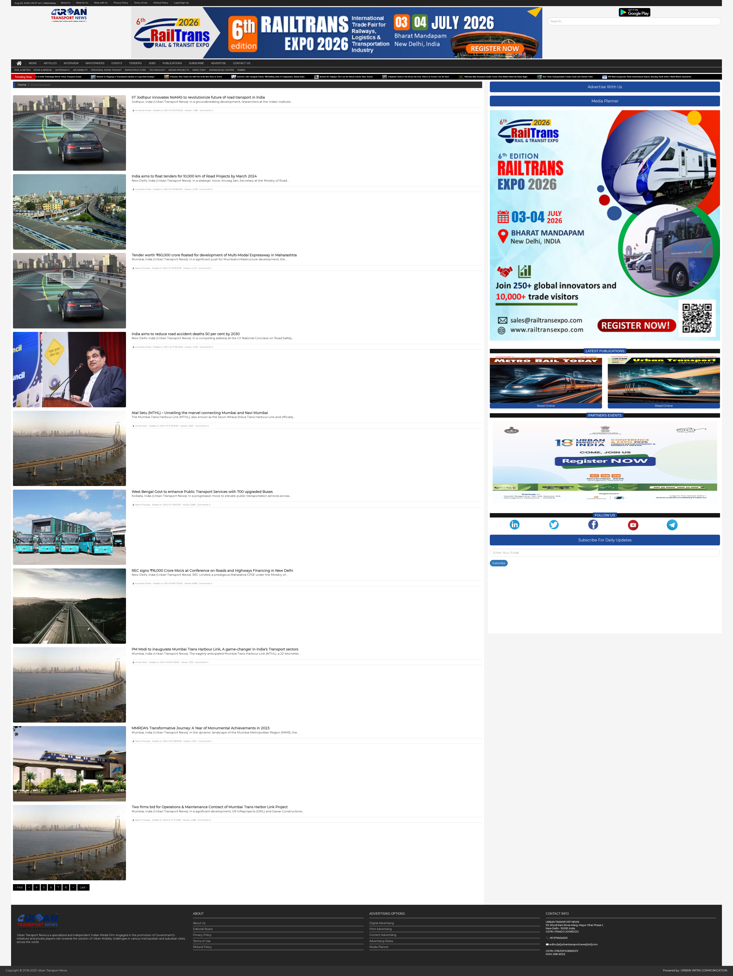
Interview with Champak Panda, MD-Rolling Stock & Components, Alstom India (164, 77)
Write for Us (82, 3)
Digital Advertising (381, 923)
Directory (199, 70)
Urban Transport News (52, 970)
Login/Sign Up (181, 3)
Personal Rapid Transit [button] (106, 70)
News (33, 63)
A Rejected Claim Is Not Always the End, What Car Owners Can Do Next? (312, 77)
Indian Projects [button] (179, 70)
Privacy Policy (121, 3)
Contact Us (241, 63)
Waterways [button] (62, 70)
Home (22, 85)
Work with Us (101, 3)
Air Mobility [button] (80, 70)
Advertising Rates (381, 941)
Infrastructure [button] (135, 70)
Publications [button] (172, 63)
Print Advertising (380, 929)
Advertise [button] (218, 63)
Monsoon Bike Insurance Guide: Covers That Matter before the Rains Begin (389, 77)
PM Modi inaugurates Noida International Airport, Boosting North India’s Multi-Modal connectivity (543, 77)
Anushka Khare (143, 110)
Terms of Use (141, 3)
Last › (83, 887)
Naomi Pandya (142, 268)
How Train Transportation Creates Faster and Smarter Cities (461, 77)
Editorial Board (202, 929)
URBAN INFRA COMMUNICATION (704, 970)
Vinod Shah (141, 426)
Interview (71, 63)
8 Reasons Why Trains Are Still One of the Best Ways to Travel (89, 77)
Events (116, 63)
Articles (50, 63)
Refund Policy (160, 3)
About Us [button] (65, 3)
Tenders (135, 63)
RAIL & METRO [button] (23, 70)
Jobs (152, 63)
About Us (199, 923)
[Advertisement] (604, 601)
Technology (157, 70)
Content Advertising (382, 935)
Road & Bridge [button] (43, 70)
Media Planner (379, 947)
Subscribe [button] (196, 63)
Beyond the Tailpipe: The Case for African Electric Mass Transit (239, 77)
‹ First (19, 887)
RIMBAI (241, 70)
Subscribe (498, 563)
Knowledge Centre (221, 70)
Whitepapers (95, 63)
